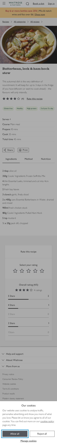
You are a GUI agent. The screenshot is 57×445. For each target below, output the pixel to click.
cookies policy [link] (47, 421)
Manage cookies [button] (28, 440)
